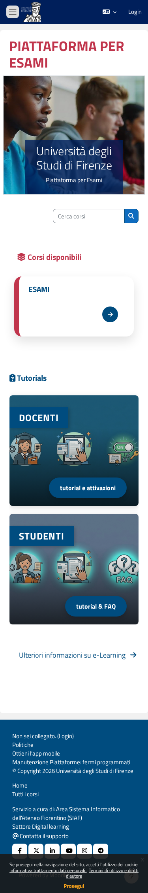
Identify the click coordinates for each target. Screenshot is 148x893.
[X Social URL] (35, 851)
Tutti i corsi (25, 794)
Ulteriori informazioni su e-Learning (74, 655)
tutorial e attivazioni (88, 488)
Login (135, 12)
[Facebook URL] (19, 851)
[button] (109, 12)
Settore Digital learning (40, 826)
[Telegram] (100, 851)
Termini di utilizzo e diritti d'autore (102, 873)
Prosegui (74, 886)
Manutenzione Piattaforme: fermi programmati (71, 762)
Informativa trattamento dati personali (47, 870)
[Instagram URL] (84, 851)
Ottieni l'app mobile (36, 753)
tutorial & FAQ (96, 606)
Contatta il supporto (44, 835)
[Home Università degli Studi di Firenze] (31, 12)
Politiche (23, 744)
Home (20, 785)
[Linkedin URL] (52, 851)
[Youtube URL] (68, 851)
